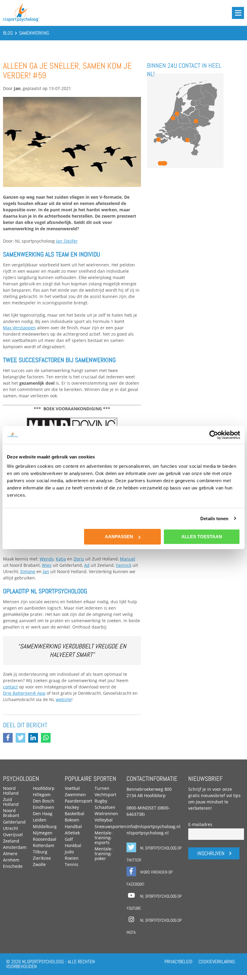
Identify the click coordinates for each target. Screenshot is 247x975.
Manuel (127, 559)
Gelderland (14, 822)
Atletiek (72, 833)
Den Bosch (43, 801)
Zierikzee (42, 858)
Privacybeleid (178, 961)
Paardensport (78, 801)
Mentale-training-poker (104, 853)
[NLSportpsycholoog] (21, 20)
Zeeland (11, 841)
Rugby (101, 801)
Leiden (39, 820)
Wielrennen (106, 813)
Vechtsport (105, 794)
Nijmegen (42, 833)
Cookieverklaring (217, 961)
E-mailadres (200, 824)
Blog (8, 33)
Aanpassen (119, 536)
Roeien (72, 858)
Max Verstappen (19, 328)
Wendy (47, 559)
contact (10, 687)
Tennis (71, 864)
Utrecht (10, 828)
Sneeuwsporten (110, 826)
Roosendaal (44, 839)
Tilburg (40, 852)
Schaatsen (105, 807)
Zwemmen (75, 794)
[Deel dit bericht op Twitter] (22, 738)
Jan (46, 571)
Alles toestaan (201, 536)
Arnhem (11, 860)
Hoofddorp (44, 788)
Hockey (72, 807)
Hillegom (42, 794)
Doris (78, 559)
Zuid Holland (11, 801)
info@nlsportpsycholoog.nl (153, 826)
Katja (61, 559)
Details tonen (214, 518)
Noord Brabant (11, 813)
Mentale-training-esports (104, 837)
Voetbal (72, 788)
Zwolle (39, 864)
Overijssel (13, 834)
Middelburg (45, 826)
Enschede (13, 866)
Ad (86, 565)
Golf (69, 839)
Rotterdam (43, 845)
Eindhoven (43, 807)
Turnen (102, 788)
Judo (69, 852)
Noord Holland (11, 790)
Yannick (123, 565)
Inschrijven (210, 853)
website (63, 699)
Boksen (72, 820)
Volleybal (104, 820)
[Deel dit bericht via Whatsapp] (47, 738)
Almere (10, 853)
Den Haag (42, 813)
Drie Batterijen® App (24, 693)
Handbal (73, 826)
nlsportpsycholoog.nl (148, 833)
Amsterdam (15, 847)
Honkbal (73, 845)
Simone (27, 571)
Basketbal (74, 813)
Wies (47, 565)
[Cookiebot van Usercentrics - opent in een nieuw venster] (213, 434)
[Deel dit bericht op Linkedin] (34, 738)
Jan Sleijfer (67, 241)
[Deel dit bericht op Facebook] (9, 738)
